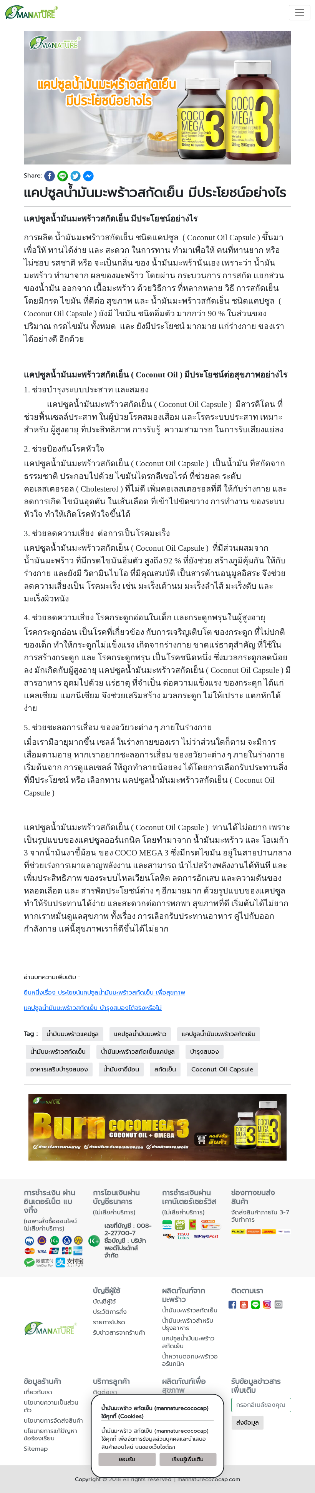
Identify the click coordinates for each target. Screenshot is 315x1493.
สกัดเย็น (165, 1069)
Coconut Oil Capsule (222, 1069)
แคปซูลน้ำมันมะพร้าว (140, 1034)
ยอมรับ (127, 1459)
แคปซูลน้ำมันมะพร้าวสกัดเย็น (218, 1034)
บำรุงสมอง (204, 1051)
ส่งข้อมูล (247, 1422)
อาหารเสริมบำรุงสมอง (59, 1069)
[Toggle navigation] (299, 12)
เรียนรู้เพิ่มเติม (188, 1459)
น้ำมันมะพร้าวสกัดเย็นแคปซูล (138, 1051)
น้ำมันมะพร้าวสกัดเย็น (58, 1051)
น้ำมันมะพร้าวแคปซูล (72, 1034)
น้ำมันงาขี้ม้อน (121, 1069)
